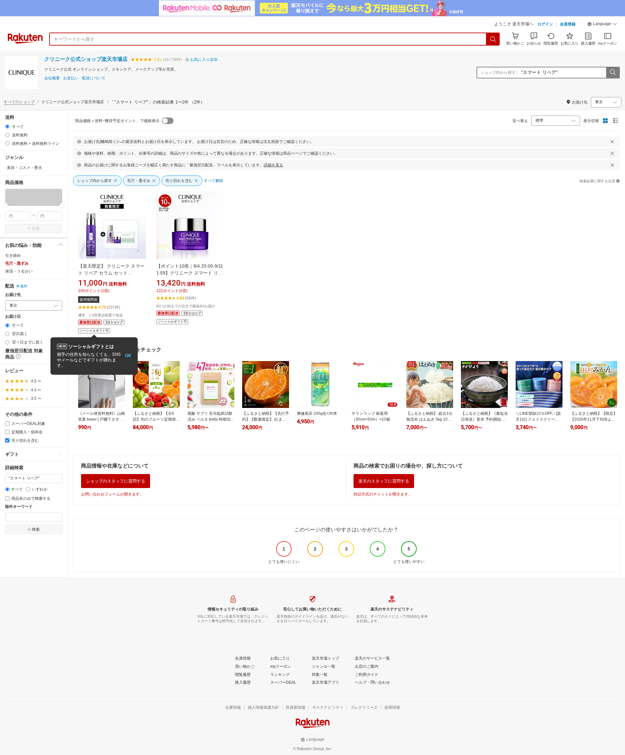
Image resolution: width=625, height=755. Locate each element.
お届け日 (13, 317)
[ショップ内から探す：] (612, 72)
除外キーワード (19, 507)
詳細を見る (273, 165)
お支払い (71, 78)
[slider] (5, 205)
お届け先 (13, 295)
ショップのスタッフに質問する (115, 481)
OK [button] (128, 355)
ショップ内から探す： (500, 72)
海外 (24, 286)
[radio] (7, 126)
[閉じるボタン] (612, 141)
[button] (602, 24)
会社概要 (52, 78)
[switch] (168, 121)
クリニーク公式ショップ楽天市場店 (86, 59)
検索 (36, 228)
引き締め (13, 255)
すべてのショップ (19, 102)
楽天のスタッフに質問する (383, 481)
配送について (93, 78)
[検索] (493, 39)
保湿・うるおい (19, 271)
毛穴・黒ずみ (17, 263)
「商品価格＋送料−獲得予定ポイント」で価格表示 (115, 121)
